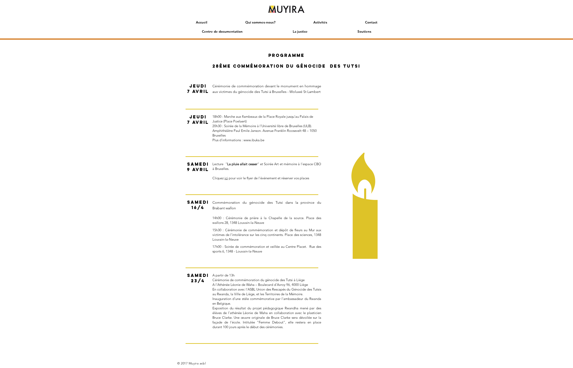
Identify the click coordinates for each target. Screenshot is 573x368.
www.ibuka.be (254, 140)
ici (226, 178)
